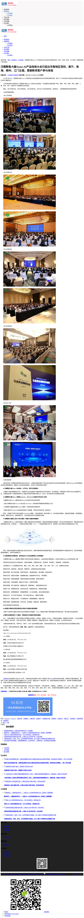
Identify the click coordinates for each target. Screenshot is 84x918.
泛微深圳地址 (4, 691)
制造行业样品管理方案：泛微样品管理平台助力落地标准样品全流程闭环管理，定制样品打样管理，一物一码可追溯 (37, 763)
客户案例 (6, 19)
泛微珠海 (5, 720)
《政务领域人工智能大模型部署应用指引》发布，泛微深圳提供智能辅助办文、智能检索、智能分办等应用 (35, 777)
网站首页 (6, 9)
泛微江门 (66, 718)
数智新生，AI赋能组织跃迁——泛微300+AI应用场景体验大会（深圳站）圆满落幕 (27, 732)
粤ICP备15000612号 (25, 874)
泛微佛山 (25, 718)
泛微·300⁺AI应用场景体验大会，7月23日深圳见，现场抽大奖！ (22, 734)
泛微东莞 (19, 718)
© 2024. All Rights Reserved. (11, 874)
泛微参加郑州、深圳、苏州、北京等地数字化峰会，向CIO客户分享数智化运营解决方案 (29, 738)
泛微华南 (6, 678)
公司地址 (9, 25)
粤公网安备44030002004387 (58, 874)
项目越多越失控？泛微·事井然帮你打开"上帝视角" (18, 730)
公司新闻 (9, 13)
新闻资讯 (6, 11)
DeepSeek (7, 718)
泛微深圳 (30, 695)
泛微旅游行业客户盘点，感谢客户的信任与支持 (18, 770)
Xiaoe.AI (13, 718)
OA (53, 678)
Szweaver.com (76, 874)
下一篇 (7, 722)
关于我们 (6, 23)
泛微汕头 (60, 718)
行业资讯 (9, 15)
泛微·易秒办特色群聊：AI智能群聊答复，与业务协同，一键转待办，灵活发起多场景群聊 (30, 740)
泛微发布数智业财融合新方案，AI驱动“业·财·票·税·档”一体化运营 (23, 736)
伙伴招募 (6, 21)
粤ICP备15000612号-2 (37, 874)
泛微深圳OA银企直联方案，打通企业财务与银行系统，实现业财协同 (24, 785)
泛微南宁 (38, 718)
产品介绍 (6, 17)
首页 (9, 60)
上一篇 (3, 722)
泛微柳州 (53, 718)
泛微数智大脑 (46, 718)
